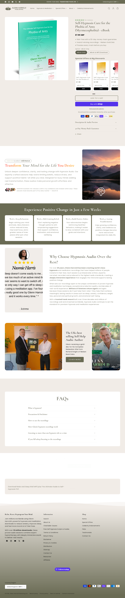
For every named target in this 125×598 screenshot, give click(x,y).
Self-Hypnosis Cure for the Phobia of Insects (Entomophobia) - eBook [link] (101, 78)
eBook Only (81, 52)
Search (46, 519)
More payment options (96, 109)
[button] (45, 8)
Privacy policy (44, 593)
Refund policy (34, 593)
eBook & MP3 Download (99, 52)
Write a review (79, 466)
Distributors (48, 546)
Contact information (68, 593)
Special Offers (87, 522)
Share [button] (79, 134)
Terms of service (55, 593)
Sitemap (47, 550)
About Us (47, 522)
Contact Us (48, 553)
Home (84, 519)
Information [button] (48, 514)
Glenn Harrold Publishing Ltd (19, 593)
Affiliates (47, 560)
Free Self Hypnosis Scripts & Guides (56, 529)
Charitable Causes (50, 526)
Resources (47, 557)
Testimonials (87, 532)
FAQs (84, 529)
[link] (83, 68)
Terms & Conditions (51, 532)
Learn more (75, 359)
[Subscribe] (115, 488)
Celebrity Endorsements (91, 526)
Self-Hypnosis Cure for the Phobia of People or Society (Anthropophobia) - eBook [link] (83, 78)
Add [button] (83, 89)
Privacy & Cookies (50, 543)
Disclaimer (47, 539)
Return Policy (48, 536)
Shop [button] (84, 514)
